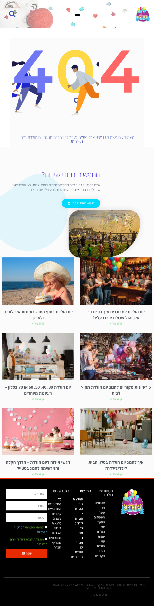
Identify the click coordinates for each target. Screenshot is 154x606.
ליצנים (57, 518)
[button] (77, 14)
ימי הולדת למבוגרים (77, 552)
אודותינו (100, 503)
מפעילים (99, 517)
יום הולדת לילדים (79, 518)
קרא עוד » (116, 323)
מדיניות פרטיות (99, 594)
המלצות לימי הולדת (78, 504)
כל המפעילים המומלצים (54, 504)
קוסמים (56, 513)
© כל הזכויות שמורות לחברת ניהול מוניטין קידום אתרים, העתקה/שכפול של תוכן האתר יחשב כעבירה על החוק (99, 586)
